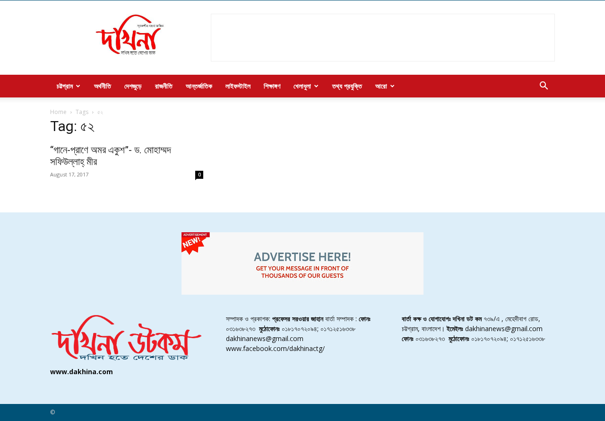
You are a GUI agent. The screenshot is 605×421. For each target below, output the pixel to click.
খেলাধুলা (302, 85)
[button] (543, 86)
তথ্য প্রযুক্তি (347, 85)
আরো (381, 85)
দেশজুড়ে (133, 85)
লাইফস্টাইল (238, 85)
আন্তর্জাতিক (199, 85)
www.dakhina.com (81, 371)
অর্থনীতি (102, 85)
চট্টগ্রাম (65, 85)
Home (58, 112)
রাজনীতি (164, 85)
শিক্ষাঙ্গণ (272, 85)
